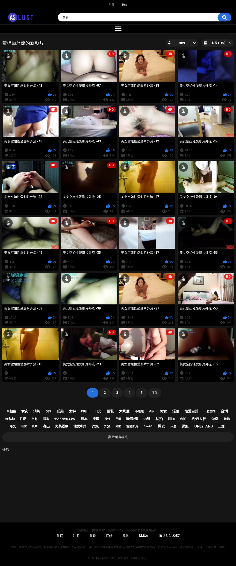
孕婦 (118, 418)
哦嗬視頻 (82, 530)
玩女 (24, 426)
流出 (46, 426)
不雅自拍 (209, 411)
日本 (84, 419)
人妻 (174, 426)
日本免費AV (97, 530)
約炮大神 (199, 418)
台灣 (224, 411)
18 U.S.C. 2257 (169, 536)
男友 (161, 426)
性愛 (23, 418)
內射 (146, 419)
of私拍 (10, 418)
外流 (107, 426)
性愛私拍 (80, 426)
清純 (36, 411)
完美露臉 (61, 426)
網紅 (185, 426)
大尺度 (124, 411)
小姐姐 (139, 411)
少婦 (48, 411)
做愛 (215, 419)
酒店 (151, 411)
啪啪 (171, 419)
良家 (35, 426)
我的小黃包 (133, 530)
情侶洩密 (132, 418)
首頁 (59, 536)
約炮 (95, 426)
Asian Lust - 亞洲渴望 (115, 558)
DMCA (143, 536)
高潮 (118, 426)
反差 (60, 411)
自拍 (183, 419)
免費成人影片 (115, 530)
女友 (24, 411)
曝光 (13, 426)
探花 (46, 418)
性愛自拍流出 (151, 530)
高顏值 (11, 411)
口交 (98, 411)
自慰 (34, 419)
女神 (72, 411)
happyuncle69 (64, 418)
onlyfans (203, 426)
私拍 (159, 418)
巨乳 (110, 411)
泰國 (96, 419)
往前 (154, 393)
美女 (163, 411)
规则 (126, 536)
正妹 (221, 426)
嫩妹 (227, 418)
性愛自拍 (191, 411)
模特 (107, 418)
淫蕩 (175, 411)
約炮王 (85, 411)
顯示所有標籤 (118, 437)
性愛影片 (132, 426)
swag (148, 426)
